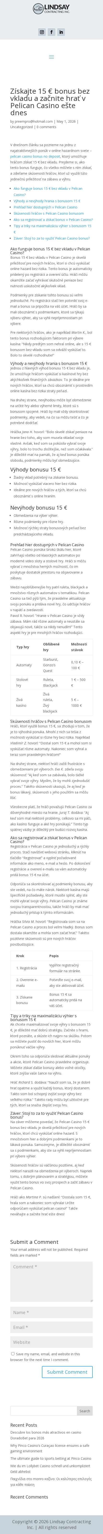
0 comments (46, 127)
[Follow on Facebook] (51, 32)
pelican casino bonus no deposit (35, 156)
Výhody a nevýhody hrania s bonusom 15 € (47, 201)
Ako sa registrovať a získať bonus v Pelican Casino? (53, 219)
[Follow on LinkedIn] (61, 32)
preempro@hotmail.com (34, 121)
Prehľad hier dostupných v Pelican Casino (45, 207)
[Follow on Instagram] (42, 32)
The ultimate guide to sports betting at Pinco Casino (50, 1458)
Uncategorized (21, 127)
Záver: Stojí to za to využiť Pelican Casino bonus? (52, 238)
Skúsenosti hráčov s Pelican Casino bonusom (49, 213)
